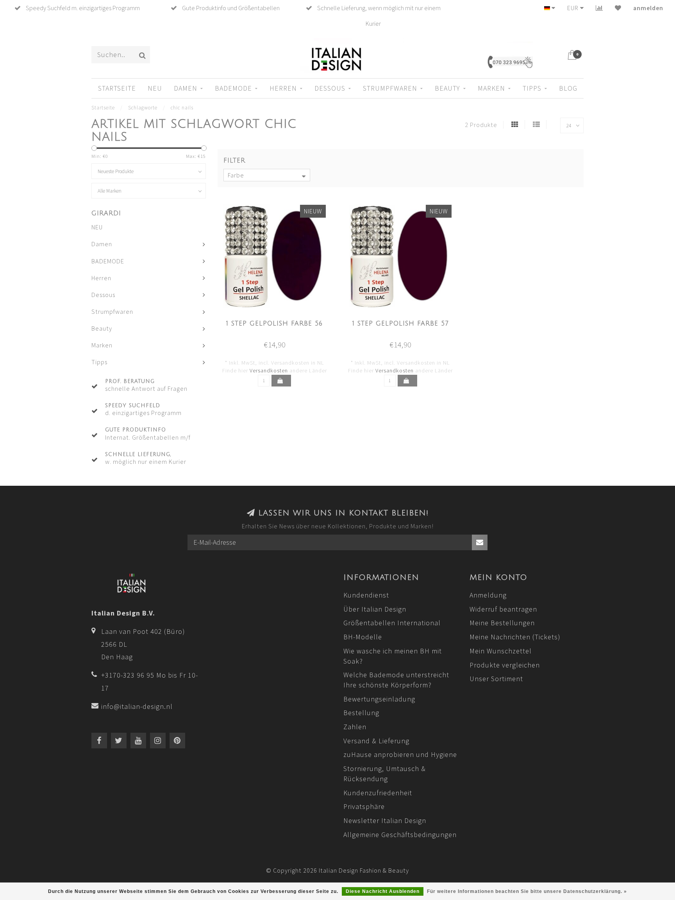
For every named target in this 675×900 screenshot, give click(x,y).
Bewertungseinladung (379, 698)
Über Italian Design (374, 609)
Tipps (532, 88)
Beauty (447, 88)
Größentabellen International (392, 622)
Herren (283, 88)
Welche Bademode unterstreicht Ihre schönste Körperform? (396, 679)
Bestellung (361, 712)
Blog (568, 88)
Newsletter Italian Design (384, 820)
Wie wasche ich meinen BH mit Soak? (392, 656)
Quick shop (279, 321)
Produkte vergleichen (505, 664)
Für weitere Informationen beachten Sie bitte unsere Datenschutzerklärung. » (527, 891)
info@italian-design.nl (137, 706)
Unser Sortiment (496, 678)
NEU (155, 88)
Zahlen (354, 726)
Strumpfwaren (390, 88)
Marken (491, 88)
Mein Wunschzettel (501, 650)
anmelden (648, 8)
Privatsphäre (364, 806)
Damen (185, 88)
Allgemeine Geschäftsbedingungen (400, 834)
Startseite (117, 88)
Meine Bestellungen (502, 622)
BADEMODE (233, 88)
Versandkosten (269, 370)
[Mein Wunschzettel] (618, 8)
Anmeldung (488, 594)
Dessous (329, 88)
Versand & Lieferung (376, 740)
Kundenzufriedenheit (377, 792)
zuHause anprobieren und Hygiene (400, 754)
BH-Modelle (362, 636)
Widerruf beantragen (503, 609)
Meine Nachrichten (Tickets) (515, 636)
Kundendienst (366, 594)
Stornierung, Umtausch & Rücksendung (384, 773)
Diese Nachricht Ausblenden (383, 891)
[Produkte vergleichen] (599, 8)
